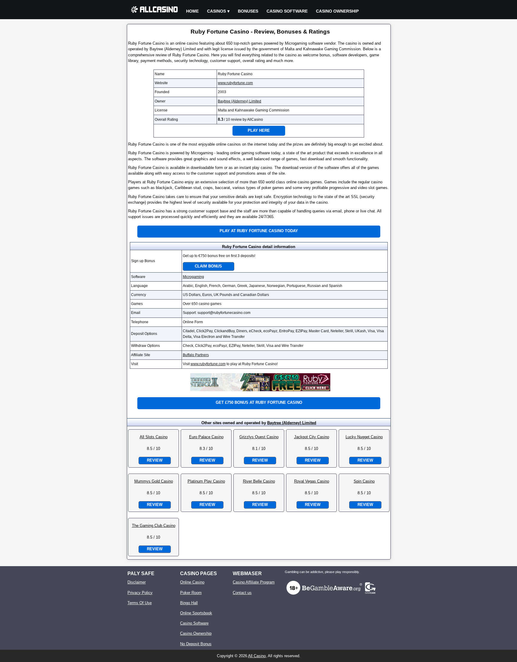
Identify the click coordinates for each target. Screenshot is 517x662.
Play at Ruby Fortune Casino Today (259, 231)
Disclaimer (136, 582)
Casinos (216, 11)
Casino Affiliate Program (254, 582)
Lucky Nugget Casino (364, 437)
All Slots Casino (154, 437)
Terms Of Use (139, 603)
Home (192, 11)
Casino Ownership (337, 11)
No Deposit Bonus (196, 644)
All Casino (257, 656)
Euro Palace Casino (206, 437)
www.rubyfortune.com (235, 83)
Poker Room (191, 592)
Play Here (259, 130)
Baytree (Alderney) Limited (239, 101)
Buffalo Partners (196, 355)
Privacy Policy (140, 592)
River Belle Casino (259, 481)
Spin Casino (364, 481)
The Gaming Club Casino (153, 525)
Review (154, 460)
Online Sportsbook (196, 613)
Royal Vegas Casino (311, 481)
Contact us (242, 592)
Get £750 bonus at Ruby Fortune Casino (259, 402)
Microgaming (193, 277)
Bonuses (248, 11)
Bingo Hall (189, 603)
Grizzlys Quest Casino (259, 437)
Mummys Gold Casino (153, 481)
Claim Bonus (208, 266)
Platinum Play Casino (206, 481)
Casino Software (287, 11)
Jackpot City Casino (311, 437)
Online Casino (192, 582)
